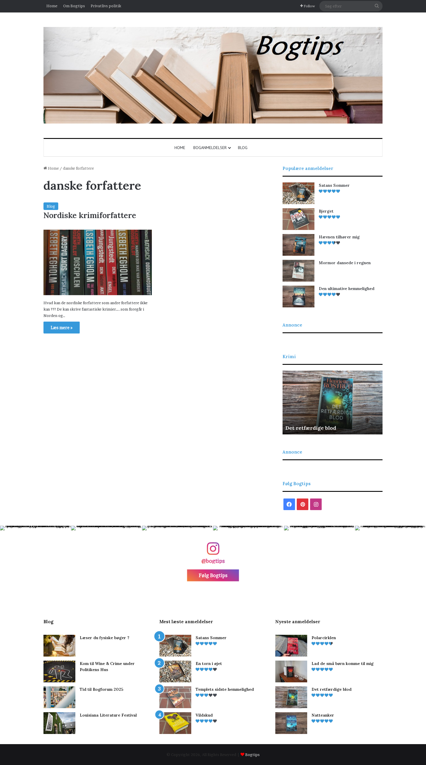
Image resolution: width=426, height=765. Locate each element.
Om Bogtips (74, 5)
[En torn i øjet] (175, 671)
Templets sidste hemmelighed (225, 689)
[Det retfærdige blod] (291, 697)
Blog (242, 147)
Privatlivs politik (106, 5)
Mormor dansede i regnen (345, 262)
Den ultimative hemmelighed (346, 288)
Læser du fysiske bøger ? (104, 637)
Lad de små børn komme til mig (343, 663)
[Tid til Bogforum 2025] (59, 697)
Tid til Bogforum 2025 (101, 689)
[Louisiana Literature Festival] (59, 723)
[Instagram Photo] (35, 561)
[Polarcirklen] (291, 646)
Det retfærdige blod (310, 428)
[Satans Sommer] (298, 193)
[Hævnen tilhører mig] (298, 245)
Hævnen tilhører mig (339, 237)
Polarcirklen (324, 637)
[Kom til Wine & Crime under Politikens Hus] (59, 671)
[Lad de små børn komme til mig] (291, 671)
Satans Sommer (334, 185)
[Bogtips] (213, 75)
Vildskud (204, 715)
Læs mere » (61, 327)
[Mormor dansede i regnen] (298, 271)
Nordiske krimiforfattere (89, 215)
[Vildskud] (175, 723)
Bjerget (326, 211)
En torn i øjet (209, 663)
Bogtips (252, 754)
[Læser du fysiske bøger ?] (59, 646)
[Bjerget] (298, 219)
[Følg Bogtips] (213, 551)
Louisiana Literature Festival (108, 715)
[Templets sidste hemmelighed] (175, 697)
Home (51, 5)
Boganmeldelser (210, 147)
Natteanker (323, 715)
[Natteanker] (291, 723)
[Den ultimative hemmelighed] (298, 296)
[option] (333, 402)
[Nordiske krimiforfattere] (97, 262)
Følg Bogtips (213, 575)
